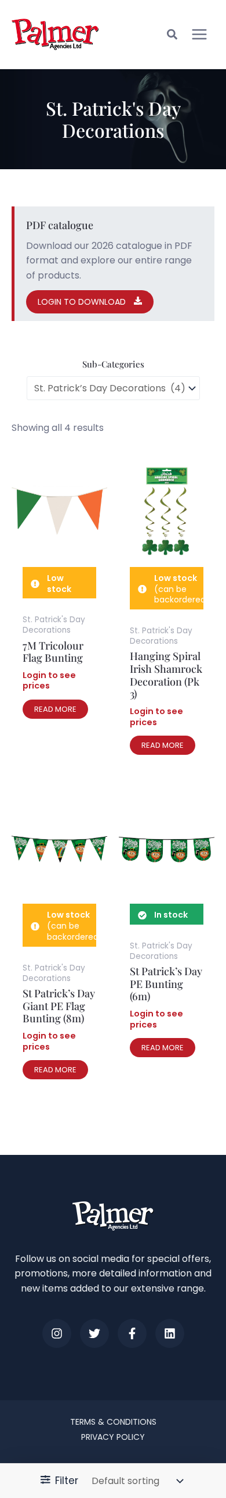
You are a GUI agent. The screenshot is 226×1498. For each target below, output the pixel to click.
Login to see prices (49, 680)
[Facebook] (132, 1333)
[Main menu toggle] (199, 34)
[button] (172, 36)
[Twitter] (94, 1333)
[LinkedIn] (169, 1333)
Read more (55, 709)
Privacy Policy (113, 1437)
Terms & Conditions (113, 1422)
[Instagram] (56, 1333)
